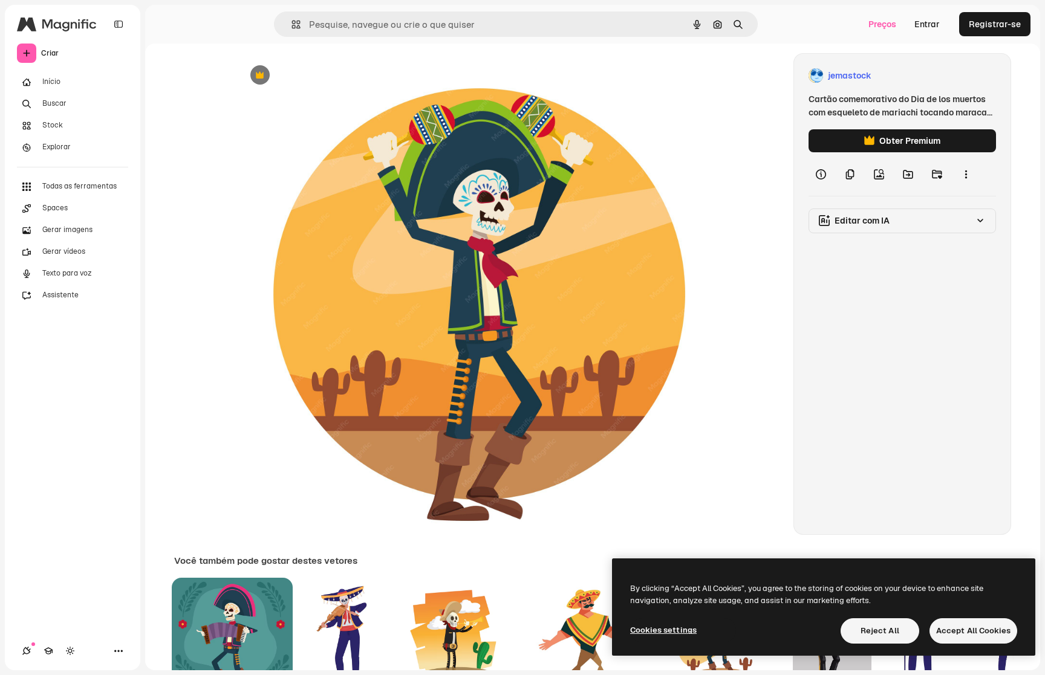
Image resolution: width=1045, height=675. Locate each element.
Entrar (927, 24)
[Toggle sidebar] (118, 24)
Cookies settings (663, 630)
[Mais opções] (966, 174)
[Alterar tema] (70, 650)
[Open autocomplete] (291, 24)
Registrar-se (995, 24)
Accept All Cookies (973, 630)
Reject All (880, 630)
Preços (882, 24)
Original (316, 76)
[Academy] (48, 650)
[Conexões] (26, 650)
